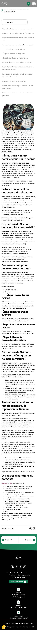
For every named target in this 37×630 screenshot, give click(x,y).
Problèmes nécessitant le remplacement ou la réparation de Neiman (17, 75)
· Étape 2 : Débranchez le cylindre (13, 53)
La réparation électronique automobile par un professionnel (17, 87)
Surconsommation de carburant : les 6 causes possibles (17, 94)
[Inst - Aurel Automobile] (12, 566)
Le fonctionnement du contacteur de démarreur (18, 33)
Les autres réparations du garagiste (14, 81)
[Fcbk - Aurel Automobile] (20, 566)
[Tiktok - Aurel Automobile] (16, 566)
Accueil (6, 10)
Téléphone (18, 605)
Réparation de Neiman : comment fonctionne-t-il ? (18, 39)
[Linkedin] (24, 566)
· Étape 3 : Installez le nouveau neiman (15, 58)
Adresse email (18, 616)
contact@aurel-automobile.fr (19, 618)
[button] (30, 528)
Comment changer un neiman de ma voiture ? (17, 45)
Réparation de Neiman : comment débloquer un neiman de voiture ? (18, 68)
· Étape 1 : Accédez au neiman (13, 49)
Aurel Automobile (7, 483)
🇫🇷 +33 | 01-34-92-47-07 (18, 607)
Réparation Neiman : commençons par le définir (18, 29)
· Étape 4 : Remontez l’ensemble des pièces (16, 62)
